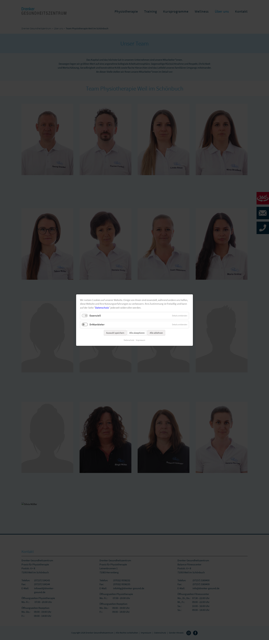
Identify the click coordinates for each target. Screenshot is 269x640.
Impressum (140, 340)
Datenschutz (102, 307)
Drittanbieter (97, 324)
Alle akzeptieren (137, 332)
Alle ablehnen (156, 332)
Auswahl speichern (115, 332)
